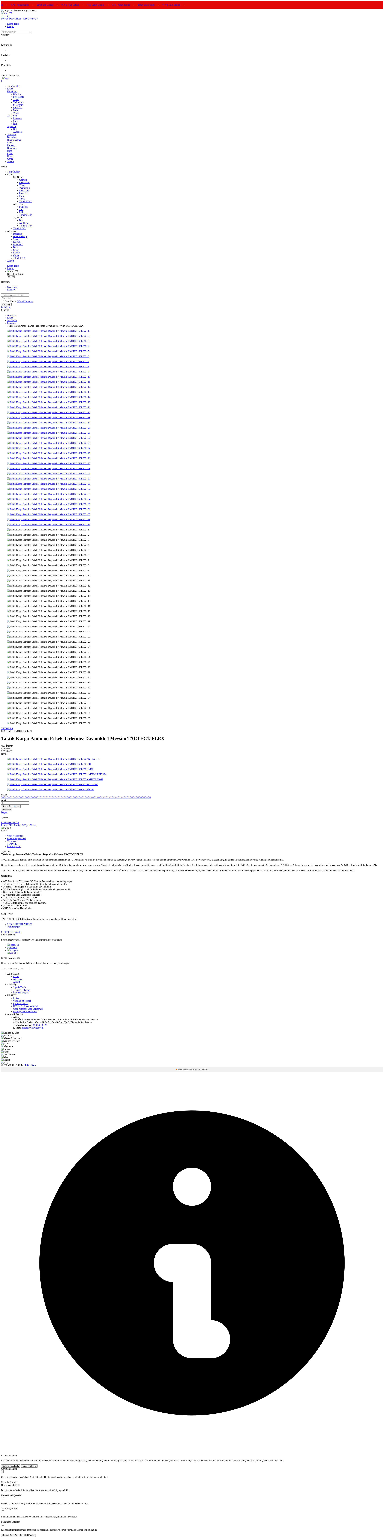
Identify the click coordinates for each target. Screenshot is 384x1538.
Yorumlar (11, 841)
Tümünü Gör (25, 201)
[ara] (31, 32)
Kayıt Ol (11, 289)
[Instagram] (13, 950)
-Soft (178, 1069)
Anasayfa (11, 315)
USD (7, 16)
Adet (3, 800)
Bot (15, 129)
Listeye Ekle (7, 825)
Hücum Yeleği (14, 140)
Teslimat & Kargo (21, 990)
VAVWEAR (7, 728)
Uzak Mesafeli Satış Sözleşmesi (28, 1009)
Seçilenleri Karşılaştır (11, 932)
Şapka (10, 142)
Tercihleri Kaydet (27, 1535)
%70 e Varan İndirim (54, 5)
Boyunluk (12, 148)
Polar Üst (17, 107)
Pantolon (17, 118)
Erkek (10, 88)
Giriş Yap (6, 304)
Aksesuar (11, 134)
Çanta (10, 159)
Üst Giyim (12, 91)
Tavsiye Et (19, 825)
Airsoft (10, 161)
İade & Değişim (20, 992)
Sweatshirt (18, 105)
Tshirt (16, 99)
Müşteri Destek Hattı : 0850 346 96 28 (19, 18)
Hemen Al (6, 809)
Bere (9, 150)
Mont (15, 110)
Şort (15, 121)
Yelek (16, 113)
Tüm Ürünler (13, 86)
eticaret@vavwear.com (32, 1027)
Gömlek (17, 94)
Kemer (10, 156)
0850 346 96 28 (39, 1025)
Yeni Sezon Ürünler (28, 5)
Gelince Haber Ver (10, 822)
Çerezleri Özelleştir (10, 1466)
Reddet (183, 1460)
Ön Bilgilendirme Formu (25, 1011)
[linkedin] (12, 947)
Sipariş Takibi (19, 987)
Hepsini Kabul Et (29, 1466)
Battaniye (11, 137)
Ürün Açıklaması (15, 835)
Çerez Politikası (20, 1003)
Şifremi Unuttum (25, 301)
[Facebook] (13, 945)
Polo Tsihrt (18, 96)
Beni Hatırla (11, 301)
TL (3, 16)
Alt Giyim (12, 115)
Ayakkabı (11, 126)
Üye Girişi (12, 287)
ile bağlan (5, 307)
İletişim (10, 26)
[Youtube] (12, 953)
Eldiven (11, 145)
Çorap (10, 153)
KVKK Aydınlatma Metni (25, 1006)
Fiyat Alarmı (30, 825)
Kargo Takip (13, 23)
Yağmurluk (18, 102)
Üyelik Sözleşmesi (22, 1000)
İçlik (15, 123)
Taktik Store (30, 1065)
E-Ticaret (184, 1069)
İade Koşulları (14, 846)
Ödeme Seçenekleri (16, 838)
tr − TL (8, 13)
